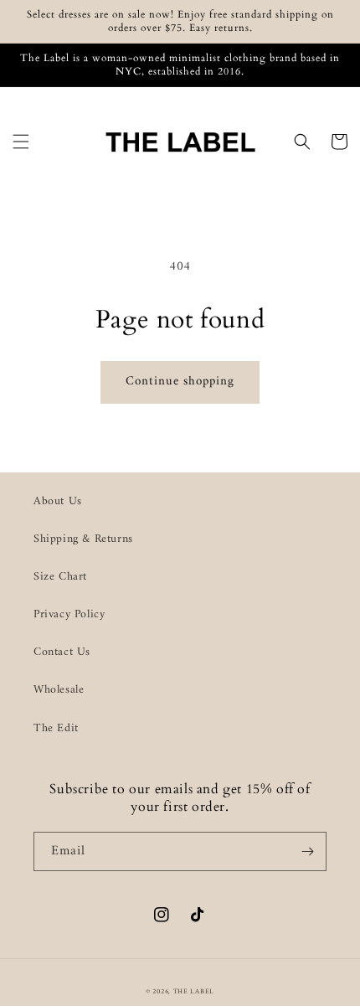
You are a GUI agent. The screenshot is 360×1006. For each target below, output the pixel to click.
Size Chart (60, 576)
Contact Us (61, 652)
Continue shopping (180, 381)
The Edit (56, 728)
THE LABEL (193, 992)
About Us (57, 501)
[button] (21, 141)
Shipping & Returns (83, 539)
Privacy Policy (69, 614)
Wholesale (58, 689)
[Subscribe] (307, 851)
